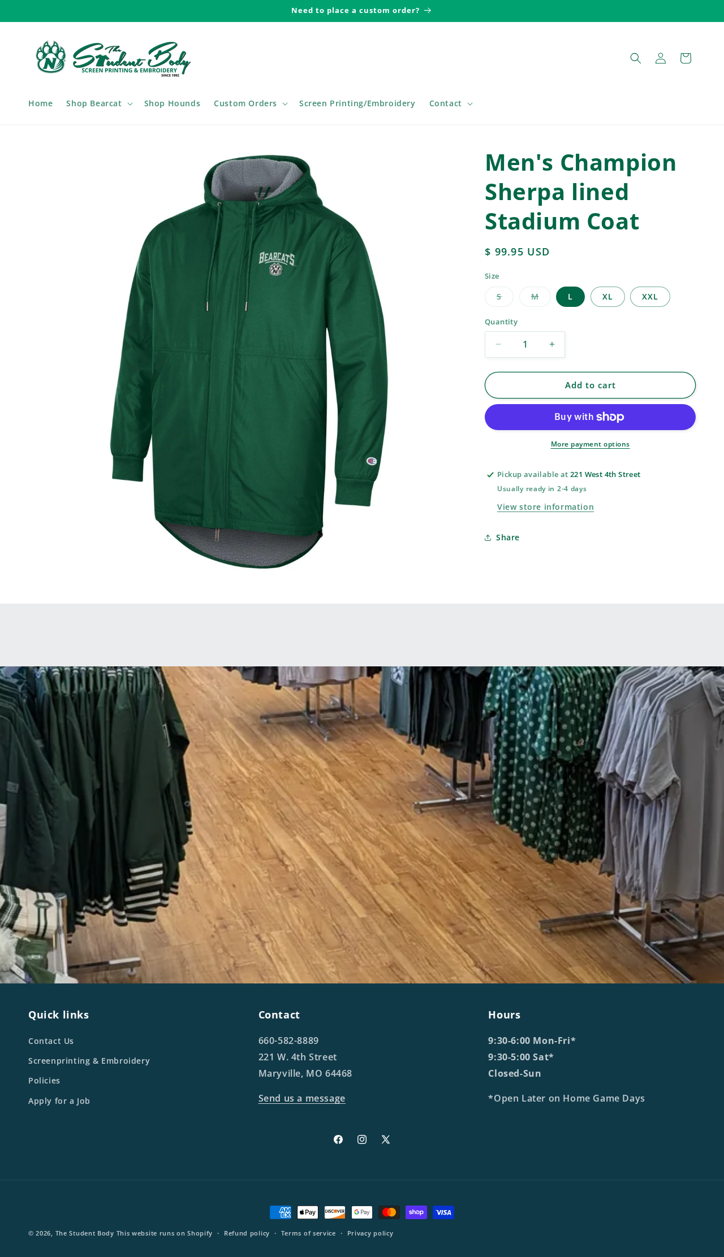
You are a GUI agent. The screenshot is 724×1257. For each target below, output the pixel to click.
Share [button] (508, 537)
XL (607, 296)
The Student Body (84, 1233)
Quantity (501, 322)
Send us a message (302, 1098)
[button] (98, 103)
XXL (650, 296)
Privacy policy (370, 1233)
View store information (545, 506)
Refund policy (247, 1233)
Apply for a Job (59, 1100)
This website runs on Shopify (165, 1233)
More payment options (590, 444)
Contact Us (51, 1040)
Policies (44, 1080)
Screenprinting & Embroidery (89, 1060)
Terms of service (308, 1233)
